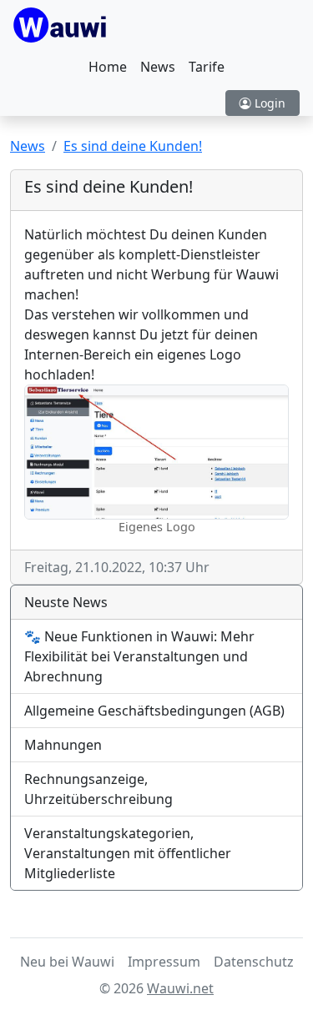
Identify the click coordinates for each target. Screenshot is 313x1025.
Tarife (207, 67)
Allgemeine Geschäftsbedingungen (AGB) (154, 710)
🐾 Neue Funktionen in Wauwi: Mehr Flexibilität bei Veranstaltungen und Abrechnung (139, 656)
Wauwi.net (180, 988)
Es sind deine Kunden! (132, 146)
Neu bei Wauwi (67, 961)
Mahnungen (63, 745)
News (157, 67)
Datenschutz (254, 961)
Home (107, 67)
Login (268, 103)
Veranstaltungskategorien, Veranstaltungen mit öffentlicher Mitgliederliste (127, 853)
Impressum (164, 961)
